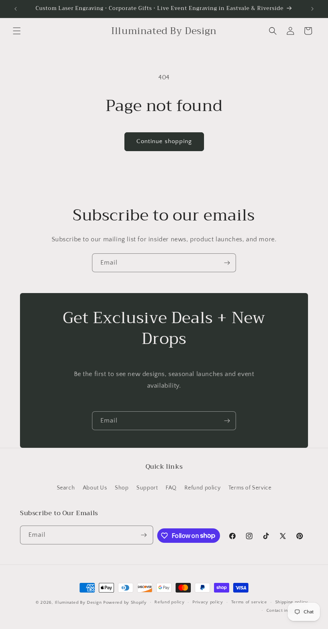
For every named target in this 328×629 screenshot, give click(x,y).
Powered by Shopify (125, 602)
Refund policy (202, 488)
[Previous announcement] (15, 9)
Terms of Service (250, 488)
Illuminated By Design (78, 602)
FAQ (171, 488)
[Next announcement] (312, 9)
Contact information (287, 610)
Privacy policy (207, 602)
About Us (95, 488)
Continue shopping (164, 141)
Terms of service (249, 602)
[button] (17, 31)
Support (147, 488)
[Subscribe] (227, 262)
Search (66, 488)
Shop (121, 488)
